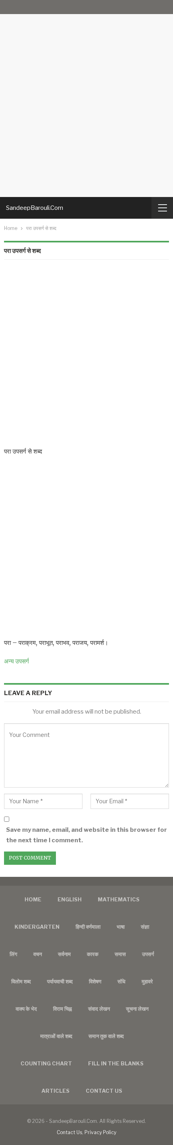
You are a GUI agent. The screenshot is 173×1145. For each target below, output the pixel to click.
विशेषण (95, 981)
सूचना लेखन (137, 1008)
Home (33, 899)
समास (120, 954)
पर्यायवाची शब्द (60, 981)
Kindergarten (37, 926)
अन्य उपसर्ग (16, 661)
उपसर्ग (148, 954)
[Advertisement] (86, 98)
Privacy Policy (100, 1132)
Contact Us (69, 1132)
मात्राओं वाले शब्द (56, 1036)
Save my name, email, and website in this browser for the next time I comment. (86, 835)
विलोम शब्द (21, 981)
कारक (93, 954)
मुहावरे (147, 981)
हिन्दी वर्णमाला (88, 926)
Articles (55, 1091)
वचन (37, 954)
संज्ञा (145, 926)
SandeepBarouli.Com (34, 207)
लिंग (13, 954)
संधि (121, 981)
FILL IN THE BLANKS (116, 1063)
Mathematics (119, 899)
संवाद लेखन (99, 1008)
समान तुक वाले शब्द (106, 1036)
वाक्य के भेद (26, 1008)
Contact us (104, 1091)
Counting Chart (46, 1063)
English (70, 899)
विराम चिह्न (62, 1008)
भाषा (121, 926)
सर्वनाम (64, 954)
